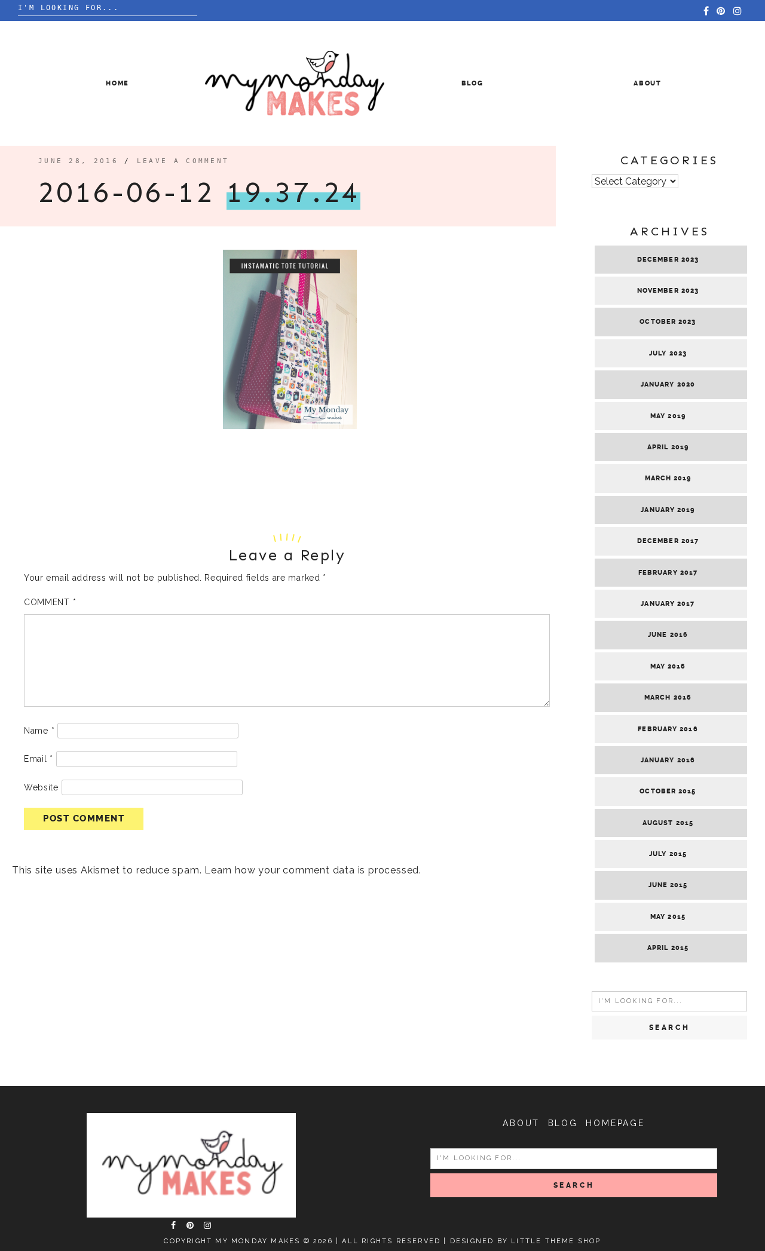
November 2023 (668, 291)
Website (41, 787)
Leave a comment (183, 161)
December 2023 (668, 259)
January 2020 (668, 384)
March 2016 (667, 697)
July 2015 (668, 854)
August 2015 (667, 823)
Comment (50, 602)
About (647, 83)
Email (38, 759)
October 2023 (667, 322)
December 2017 (668, 541)
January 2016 (668, 760)
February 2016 (667, 729)
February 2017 (667, 573)
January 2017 (667, 604)
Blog (472, 83)
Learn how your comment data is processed (311, 870)
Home (117, 83)
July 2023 (668, 353)
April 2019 (667, 447)
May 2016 (668, 666)
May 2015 (668, 917)
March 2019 (668, 478)
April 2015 (667, 948)
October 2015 (667, 791)
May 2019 (668, 416)
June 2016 (668, 635)
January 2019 (667, 510)
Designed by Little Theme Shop (525, 1241)
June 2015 (668, 885)
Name (39, 730)
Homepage (615, 1123)
